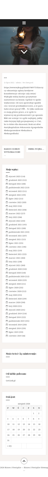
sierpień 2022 (15, 195)
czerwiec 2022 (15, 202)
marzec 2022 (14, 213)
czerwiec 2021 (15, 246)
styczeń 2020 (14, 309)
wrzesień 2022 (15, 191)
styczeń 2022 (14, 221)
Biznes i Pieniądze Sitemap (36, 467)
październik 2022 (16, 187)
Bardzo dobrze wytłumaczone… (12, 152)
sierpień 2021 (15, 239)
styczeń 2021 (14, 265)
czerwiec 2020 (15, 291)
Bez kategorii (28, 82)
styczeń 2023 (14, 176)
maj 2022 (13, 206)
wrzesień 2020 (15, 280)
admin (18, 82)
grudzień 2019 (15, 313)
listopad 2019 (15, 317)
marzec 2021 (14, 258)
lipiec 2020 (13, 287)
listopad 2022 (15, 183)
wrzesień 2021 (15, 235)
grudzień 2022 (15, 180)
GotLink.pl (10, 380)
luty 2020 (13, 306)
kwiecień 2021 (15, 254)
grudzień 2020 (15, 269)
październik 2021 (16, 232)
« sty (9, 446)
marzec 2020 (14, 302)
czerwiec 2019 (15, 335)
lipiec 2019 (13, 332)
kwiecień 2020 (15, 298)
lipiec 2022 (13, 198)
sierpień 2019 (15, 328)
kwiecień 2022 (15, 209)
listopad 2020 (15, 272)
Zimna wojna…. (36, 149)
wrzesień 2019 (15, 324)
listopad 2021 (15, 228)
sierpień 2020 (15, 284)
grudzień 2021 (15, 224)
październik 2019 (16, 321)
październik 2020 (16, 276)
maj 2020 (13, 295)
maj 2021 (13, 250)
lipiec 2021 (13, 243)
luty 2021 (13, 261)
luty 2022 (13, 217)
